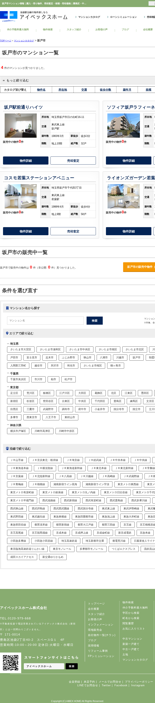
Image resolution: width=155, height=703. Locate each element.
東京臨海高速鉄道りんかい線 (27, 548)
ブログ (125, 29)
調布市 (66, 409)
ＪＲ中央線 (140, 460)
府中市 (82, 409)
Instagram (138, 685)
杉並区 (31, 401)
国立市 (136, 409)
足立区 (14, 393)
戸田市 (14, 357)
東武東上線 (108, 508)
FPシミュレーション (101, 656)
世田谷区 (48, 401)
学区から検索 (131, 612)
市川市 (38, 379)
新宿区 (14, 401)
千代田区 (100, 401)
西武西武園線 (61, 508)
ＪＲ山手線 (16, 460)
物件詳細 (26, 160)
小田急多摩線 (18, 540)
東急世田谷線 (18, 524)
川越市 (120, 357)
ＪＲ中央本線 (118, 460)
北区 (113, 393)
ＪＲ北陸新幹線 (41, 476)
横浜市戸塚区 (18, 430)
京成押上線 (81, 532)
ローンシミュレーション (123, 17)
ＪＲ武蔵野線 (131, 476)
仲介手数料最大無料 (18, 29)
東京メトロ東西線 (128, 484)
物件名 (41, 89)
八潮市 (104, 357)
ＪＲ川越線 (86, 476)
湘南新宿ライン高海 (65, 484)
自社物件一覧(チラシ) (101, 635)
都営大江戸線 (85, 524)
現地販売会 (95, 629)
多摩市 (14, 417)
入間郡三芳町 (18, 365)
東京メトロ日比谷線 (116, 492)
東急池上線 (108, 516)
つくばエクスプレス (123, 548)
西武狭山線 (16, 508)
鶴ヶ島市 (115, 365)
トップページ (96, 603)
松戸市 (68, 379)
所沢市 (55, 365)
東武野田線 (16, 516)
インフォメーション (100, 624)
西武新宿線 (70, 500)
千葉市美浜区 (18, 379)
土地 (125, 654)
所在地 (63, 89)
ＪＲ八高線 (65, 476)
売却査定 (73, 160)
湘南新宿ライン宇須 (97, 484)
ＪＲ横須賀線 (45, 468)
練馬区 (134, 401)
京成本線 (61, 532)
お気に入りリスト (134, 628)
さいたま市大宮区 (20, 349)
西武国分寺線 (85, 508)
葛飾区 (99, 393)
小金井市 (100, 409)
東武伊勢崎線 (131, 508)
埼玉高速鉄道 (69, 540)
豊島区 (117, 401)
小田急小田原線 (44, 540)
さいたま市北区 (135, 349)
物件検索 (48, 29)
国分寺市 (119, 409)
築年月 (127, 89)
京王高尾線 (16, 532)
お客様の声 (101, 29)
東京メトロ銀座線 (52, 492)
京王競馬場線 (40, 532)
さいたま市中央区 (79, 349)
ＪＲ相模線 (38, 484)
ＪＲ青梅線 (16, 484)
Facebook (121, 685)
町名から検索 (131, 618)
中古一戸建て (131, 649)
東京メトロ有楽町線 (22, 492)
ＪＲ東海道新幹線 (71, 468)
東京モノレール (62, 548)
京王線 (127, 524)
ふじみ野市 (68, 357)
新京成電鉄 (124, 532)
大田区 (82, 393)
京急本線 (145, 532)
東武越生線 (38, 516)
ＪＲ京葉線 (16, 476)
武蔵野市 (48, 409)
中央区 (82, 401)
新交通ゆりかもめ (52, 556)
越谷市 (38, 365)
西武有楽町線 (93, 500)
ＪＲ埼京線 (73, 460)
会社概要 (93, 608)
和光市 (71, 365)
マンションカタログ (89, 17)
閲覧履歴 (128, 623)
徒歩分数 (105, 89)
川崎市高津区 (42, 430)
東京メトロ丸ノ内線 (83, 492)
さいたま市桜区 (93, 365)
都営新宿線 (62, 524)
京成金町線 (103, 532)
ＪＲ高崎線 (108, 476)
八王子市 (51, 417)
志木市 (49, 357)
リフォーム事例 (98, 650)
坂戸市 (136, 357)
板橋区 (47, 393)
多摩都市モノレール (91, 548)
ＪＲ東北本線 (99, 468)
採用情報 (93, 645)
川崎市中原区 (66, 430)
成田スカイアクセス (22, 556)
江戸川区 (64, 393)
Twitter (106, 685)
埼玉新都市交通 (95, 540)
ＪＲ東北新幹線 (124, 468)
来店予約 (89, 681)
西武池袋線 (49, 500)
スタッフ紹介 (74, 29)
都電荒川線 (119, 540)
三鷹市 (31, 409)
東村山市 (70, 417)
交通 (84, 89)
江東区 (129, 393)
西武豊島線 (116, 500)
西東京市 (32, 417)
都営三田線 (108, 524)
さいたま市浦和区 (50, 349)
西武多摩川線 (139, 500)
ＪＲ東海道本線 (19, 468)
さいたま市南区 (108, 349)
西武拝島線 (38, 508)
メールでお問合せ (110, 681)
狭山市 (87, 357)
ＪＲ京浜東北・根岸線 (45, 460)
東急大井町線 (131, 516)
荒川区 (31, 393)
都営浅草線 (41, 524)
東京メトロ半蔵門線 (22, 500)
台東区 (66, 401)
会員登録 (74, 681)
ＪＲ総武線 (94, 460)
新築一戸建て (131, 643)
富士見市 (32, 357)
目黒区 (14, 409)
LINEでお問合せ (87, 685)
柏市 (53, 379)
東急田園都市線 (84, 516)
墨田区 (145, 393)
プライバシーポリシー (139, 681)
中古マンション (132, 638)
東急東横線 (60, 516)
